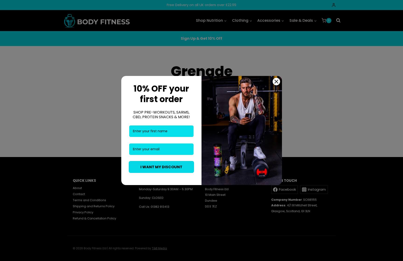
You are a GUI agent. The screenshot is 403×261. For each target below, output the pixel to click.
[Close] (276, 81)
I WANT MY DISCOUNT (161, 167)
